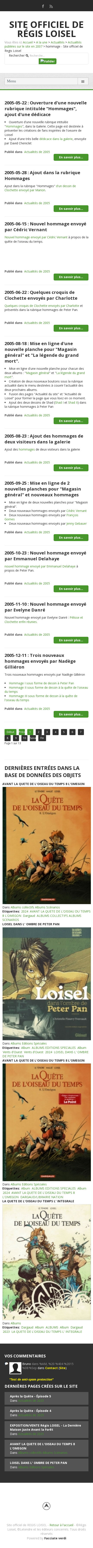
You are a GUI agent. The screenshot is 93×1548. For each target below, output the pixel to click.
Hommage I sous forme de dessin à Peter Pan (41, 683)
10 (24, 738)
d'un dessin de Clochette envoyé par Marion (40, 188)
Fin (42, 738)
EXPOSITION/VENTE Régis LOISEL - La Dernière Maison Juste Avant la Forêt (45, 1427)
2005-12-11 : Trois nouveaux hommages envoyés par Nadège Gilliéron (40, 661)
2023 (6, 1332)
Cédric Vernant (76, 511)
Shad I (59, 402)
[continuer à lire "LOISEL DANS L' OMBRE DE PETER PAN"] (46, 984)
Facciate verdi (55, 1538)
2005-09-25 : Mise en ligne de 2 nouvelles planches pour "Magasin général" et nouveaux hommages (43, 489)
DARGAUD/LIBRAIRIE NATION (41, 1197)
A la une (41, 42)
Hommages (14, 126)
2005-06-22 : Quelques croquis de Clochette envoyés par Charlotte (41, 295)
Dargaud (29, 916)
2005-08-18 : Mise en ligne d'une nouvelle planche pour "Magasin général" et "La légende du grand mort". (42, 352)
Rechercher (17, 55)
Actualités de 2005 (37, 152)
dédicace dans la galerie (56, 139)
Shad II (73, 402)
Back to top (46, 1506)
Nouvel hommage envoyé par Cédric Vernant (36, 237)
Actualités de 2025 (31, 1400)
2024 (24, 911)
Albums (16, 1323)
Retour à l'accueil (61, 1525)
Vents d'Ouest (12, 1052)
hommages (27, 449)
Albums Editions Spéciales (29, 1043)
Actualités (57, 42)
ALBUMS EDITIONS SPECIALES (54, 1048)
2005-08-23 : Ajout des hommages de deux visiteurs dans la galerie (44, 439)
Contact (51, 1368)
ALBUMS (52, 1327)
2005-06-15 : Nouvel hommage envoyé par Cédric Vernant (45, 227)
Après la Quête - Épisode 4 (30, 1411)
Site (62, 1368)
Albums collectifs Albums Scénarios (35, 907)
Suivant (33, 738)
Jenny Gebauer (76, 523)
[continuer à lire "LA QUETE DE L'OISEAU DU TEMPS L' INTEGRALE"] (46, 1262)
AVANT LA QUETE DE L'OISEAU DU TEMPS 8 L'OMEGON (43, 784)
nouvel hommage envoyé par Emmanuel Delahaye (40, 566)
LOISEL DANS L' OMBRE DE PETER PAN (30, 924)
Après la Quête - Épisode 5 (30, 1396)
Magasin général (37, 373)
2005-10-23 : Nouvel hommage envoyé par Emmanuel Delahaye (45, 556)
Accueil (28, 42)
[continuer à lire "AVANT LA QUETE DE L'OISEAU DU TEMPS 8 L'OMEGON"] (46, 845)
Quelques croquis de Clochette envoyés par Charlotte (42, 306)
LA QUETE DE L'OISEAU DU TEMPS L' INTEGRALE (38, 1201)
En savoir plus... (71, 157)
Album (25, 1048)
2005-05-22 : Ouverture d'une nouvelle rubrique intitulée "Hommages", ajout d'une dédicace (46, 108)
